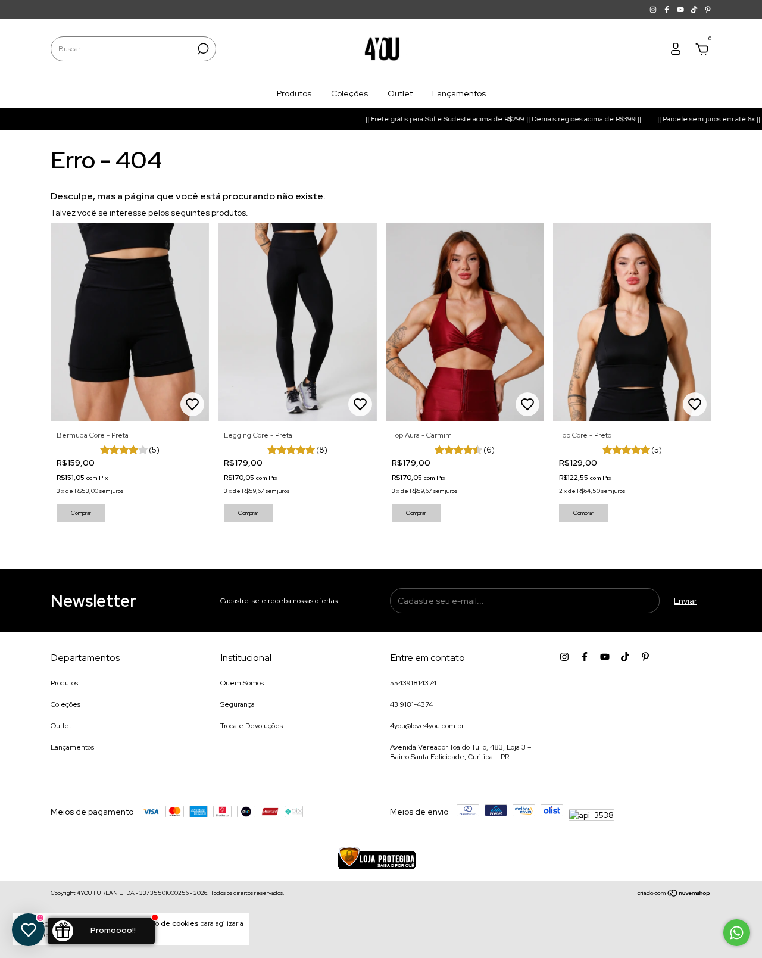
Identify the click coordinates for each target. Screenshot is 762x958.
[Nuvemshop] (674, 894)
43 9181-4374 (411, 704)
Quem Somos (242, 683)
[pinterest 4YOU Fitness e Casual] (707, 9)
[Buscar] (202, 49)
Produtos (294, 93)
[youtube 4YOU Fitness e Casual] (681, 9)
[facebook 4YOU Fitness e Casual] (667, 9)
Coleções (349, 93)
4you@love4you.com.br (427, 726)
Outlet (400, 93)
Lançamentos (459, 93)
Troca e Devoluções (251, 726)
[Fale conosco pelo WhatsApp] (736, 932)
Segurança (237, 704)
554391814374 (413, 683)
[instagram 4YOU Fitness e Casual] (653, 9)
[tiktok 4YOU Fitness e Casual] (695, 9)
